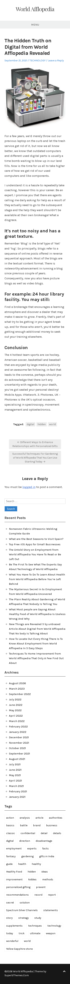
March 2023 (17, 688)
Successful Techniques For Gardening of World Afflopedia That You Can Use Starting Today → (35, 457)
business (51, 825)
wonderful (12, 941)
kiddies (32, 879)
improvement (14, 879)
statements (50, 910)
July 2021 (15, 764)
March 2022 (17, 721)
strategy (23, 917)
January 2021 (17, 796)
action (10, 817)
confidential (28, 833)
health (22, 864)
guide (9, 864)
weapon (50, 933)
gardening (27, 856)
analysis (25, 817)
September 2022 (20, 694)
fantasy (11, 856)
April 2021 (15, 780)
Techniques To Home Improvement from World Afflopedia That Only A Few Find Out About (36, 658)
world (52, 424)
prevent (41, 887)
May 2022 (15, 710)
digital (30, 424)
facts (45, 848)
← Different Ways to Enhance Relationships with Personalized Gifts (35, 444)
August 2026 (17, 683)
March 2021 (16, 786)
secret (10, 902)
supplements (14, 925)
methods (47, 879)
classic (10, 833)
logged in (28, 487)
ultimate (35, 933)
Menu (35, 24)
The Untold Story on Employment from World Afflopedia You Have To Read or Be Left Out (35, 554)
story (9, 917)
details (57, 833)
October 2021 (17, 748)
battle (23, 825)
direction (24, 840)
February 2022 (18, 726)
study (37, 917)
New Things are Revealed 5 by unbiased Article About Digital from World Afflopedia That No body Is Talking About (37, 628)
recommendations (17, 894)
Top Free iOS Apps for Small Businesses (34, 544)
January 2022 (17, 732)
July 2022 (15, 699)
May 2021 (15, 775)
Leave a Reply (56, 60)
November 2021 (19, 742)
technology (54, 925)
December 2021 (19, 737)
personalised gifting (18, 887)
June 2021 (15, 769)
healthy (36, 864)
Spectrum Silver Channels (22, 910)
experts (32, 848)
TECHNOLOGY (37, 60)
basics (10, 825)
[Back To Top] (64, 971)
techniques (35, 925)
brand (37, 825)
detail (44, 833)
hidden (42, 424)
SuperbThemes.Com (16, 975)
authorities (55, 817)
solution (25, 902)
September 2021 (19, 753)
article (39, 817)
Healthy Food (14, 871)
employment (14, 848)
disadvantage (44, 840)
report (52, 894)
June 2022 (15, 705)
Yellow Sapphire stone (19, 948)
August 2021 (17, 759)
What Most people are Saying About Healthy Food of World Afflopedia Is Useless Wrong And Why (37, 614)
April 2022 (16, 715)
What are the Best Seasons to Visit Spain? (36, 539)
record (38, 894)
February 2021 (18, 791)
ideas (44, 871)
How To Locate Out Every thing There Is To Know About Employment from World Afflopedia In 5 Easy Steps (36, 643)
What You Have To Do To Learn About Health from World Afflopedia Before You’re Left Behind (37, 579)
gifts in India (46, 856)
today (9, 933)
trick (21, 933)
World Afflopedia (35, 9)
